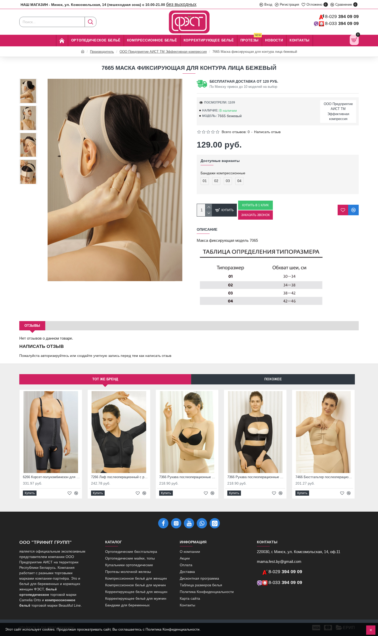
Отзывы (32, 326)
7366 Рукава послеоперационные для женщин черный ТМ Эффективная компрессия (256, 477)
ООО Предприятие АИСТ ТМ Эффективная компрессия (163, 52)
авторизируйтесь (55, 356)
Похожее (273, 379)
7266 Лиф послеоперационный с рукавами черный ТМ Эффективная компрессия (120, 477)
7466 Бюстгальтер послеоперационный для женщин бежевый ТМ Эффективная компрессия (324, 477)
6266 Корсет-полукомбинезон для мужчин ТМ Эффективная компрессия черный (52, 477)
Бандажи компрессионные (223, 173)
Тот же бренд (105, 379)
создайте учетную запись (98, 356)
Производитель (102, 52)
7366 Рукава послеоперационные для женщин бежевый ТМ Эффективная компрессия (188, 477)
